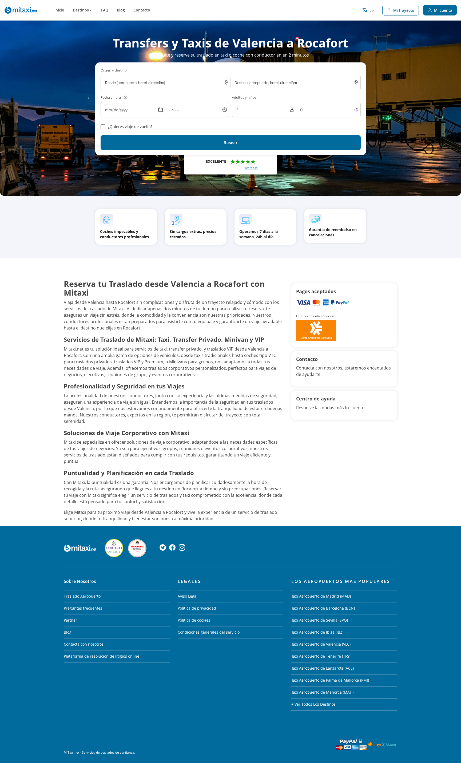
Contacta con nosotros (84, 644)
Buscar (231, 142)
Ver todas (250, 168)
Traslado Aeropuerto (82, 596)
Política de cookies (194, 620)
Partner (70, 620)
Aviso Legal (187, 596)
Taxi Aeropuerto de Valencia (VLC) (321, 644)
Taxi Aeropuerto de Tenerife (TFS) (320, 656)
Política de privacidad (197, 608)
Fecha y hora (111, 97)
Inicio (59, 10)
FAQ (104, 10)
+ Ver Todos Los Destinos (313, 704)
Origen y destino (114, 70)
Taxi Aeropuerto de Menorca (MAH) (322, 692)
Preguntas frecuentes (83, 608)
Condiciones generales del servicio (209, 632)
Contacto (141, 10)
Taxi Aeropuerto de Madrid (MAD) (321, 596)
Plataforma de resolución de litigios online (101, 656)
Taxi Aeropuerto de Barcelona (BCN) (323, 608)
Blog (121, 10)
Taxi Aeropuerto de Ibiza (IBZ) (317, 632)
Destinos (81, 10)
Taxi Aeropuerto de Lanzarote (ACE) (322, 668)
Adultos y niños (244, 97)
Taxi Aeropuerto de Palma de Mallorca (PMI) (330, 680)
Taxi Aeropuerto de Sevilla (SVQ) (319, 620)
